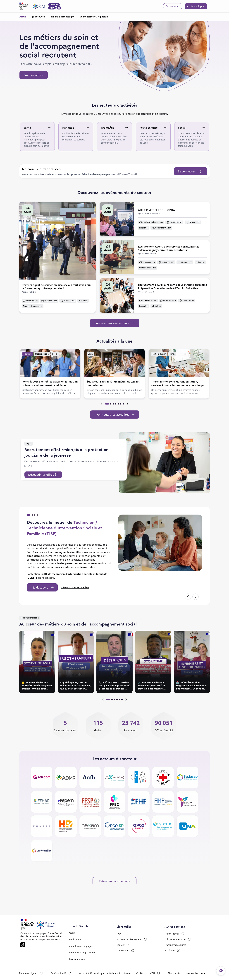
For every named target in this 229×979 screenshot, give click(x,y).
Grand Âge (107, 127)
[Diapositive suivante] (127, 403)
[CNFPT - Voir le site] (139, 777)
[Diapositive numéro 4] (37, 515)
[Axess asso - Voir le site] (114, 777)
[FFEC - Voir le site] (114, 802)
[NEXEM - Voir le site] (90, 826)
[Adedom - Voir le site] (41, 777)
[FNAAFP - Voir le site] (187, 802)
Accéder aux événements (117, 323)
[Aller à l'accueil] (40, 6)
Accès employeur (196, 6)
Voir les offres (33, 75)
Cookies (140, 973)
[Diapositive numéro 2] (32, 515)
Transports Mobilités (180, 945)
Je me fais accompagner (62, 16)
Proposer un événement (132, 939)
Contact (132, 945)
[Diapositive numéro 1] (28, 515)
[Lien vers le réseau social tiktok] (22, 944)
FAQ (119, 933)
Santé (27, 127)
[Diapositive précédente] (101, 403)
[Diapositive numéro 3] (34, 515)
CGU (157, 973)
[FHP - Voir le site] (163, 802)
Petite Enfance (148, 127)
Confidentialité (64, 973)
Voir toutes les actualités (117, 415)
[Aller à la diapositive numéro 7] (123, 404)
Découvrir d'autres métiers (75, 587)
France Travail (180, 933)
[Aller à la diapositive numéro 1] (107, 404)
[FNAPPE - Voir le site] (41, 826)
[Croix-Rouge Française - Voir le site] (163, 777)
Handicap (68, 127)
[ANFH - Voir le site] (90, 777)
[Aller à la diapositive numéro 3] (113, 404)
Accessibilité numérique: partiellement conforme (105, 973)
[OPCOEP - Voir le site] (114, 826)
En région (180, 950)
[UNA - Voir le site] (187, 826)
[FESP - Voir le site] (90, 802)
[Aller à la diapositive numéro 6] (120, 404)
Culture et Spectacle (180, 939)
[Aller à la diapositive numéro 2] (110, 404)
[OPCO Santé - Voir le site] (139, 826)
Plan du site (174, 973)
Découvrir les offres (45, 475)
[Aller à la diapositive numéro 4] (115, 404)
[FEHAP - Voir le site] (41, 802)
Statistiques (132, 950)
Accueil (23, 16)
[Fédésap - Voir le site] (187, 777)
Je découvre (38, 16)
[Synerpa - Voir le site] (163, 826)
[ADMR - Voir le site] (66, 777)
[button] (50, 374)
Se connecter (172, 6)
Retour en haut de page (114, 881)
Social (182, 127)
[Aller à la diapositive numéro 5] (118, 404)
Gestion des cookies (196, 973)
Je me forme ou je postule (94, 16)
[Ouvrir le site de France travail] (27, 924)
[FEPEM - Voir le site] (66, 802)
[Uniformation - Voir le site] (41, 850)
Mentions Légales (33, 973)
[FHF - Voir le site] (139, 802)
